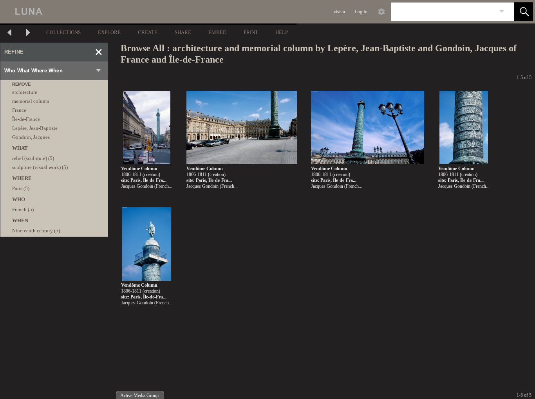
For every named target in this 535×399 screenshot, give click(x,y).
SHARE (183, 32)
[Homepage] (147, 11)
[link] (502, 11)
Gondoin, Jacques (31, 137)
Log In (361, 11)
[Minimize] (98, 52)
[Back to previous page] (9, 33)
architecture (24, 92)
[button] (523, 11)
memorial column (30, 101)
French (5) (23, 209)
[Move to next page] (28, 33)
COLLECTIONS (63, 32)
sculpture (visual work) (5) (40, 167)
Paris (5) (20, 188)
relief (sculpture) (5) (33, 158)
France (19, 110)
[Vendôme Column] (146, 127)
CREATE (147, 32)
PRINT (251, 32)
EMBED (217, 32)
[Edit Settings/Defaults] (381, 11)
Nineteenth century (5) (36, 231)
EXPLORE (109, 32)
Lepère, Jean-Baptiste (35, 128)
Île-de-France (26, 119)
